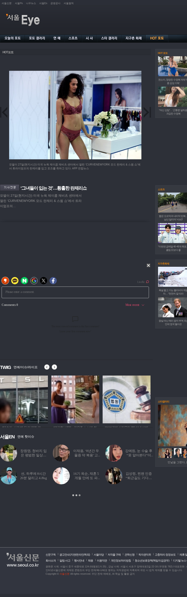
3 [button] (80, 495)
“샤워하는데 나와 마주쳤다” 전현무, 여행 (111, 478)
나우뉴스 (31, 3)
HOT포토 (8, 52)
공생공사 (55, 3)
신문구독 (51, 554)
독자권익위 (144, 554)
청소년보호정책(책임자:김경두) (152, 560)
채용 (90, 560)
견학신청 (130, 554)
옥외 (86, 554)
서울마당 (99, 554)
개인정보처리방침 (121, 560)
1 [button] (73, 495)
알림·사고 (65, 560)
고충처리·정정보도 (165, 554)
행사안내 (79, 560)
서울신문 (7, 3)
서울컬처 (69, 3)
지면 (73, 554)
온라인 (80, 554)
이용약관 (102, 560)
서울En (43, 3)
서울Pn (19, 3)
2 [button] (76, 495)
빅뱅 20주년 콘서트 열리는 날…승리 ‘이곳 (112, 455)
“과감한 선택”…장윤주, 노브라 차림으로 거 (59, 455)
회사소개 (51, 560)
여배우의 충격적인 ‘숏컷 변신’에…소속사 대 (59, 478)
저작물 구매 (114, 554)
